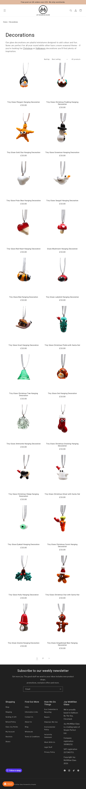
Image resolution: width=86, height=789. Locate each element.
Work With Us (49, 742)
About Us (28, 722)
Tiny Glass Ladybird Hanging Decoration (62, 297)
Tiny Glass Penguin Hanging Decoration (23, 102)
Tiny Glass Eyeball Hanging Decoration (24, 544)
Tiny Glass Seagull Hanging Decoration (62, 201)
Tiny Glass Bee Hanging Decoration (23, 297)
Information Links (31, 712)
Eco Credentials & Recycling (51, 710)
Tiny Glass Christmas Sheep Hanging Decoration (23, 495)
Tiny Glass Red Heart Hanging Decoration (23, 249)
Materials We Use (51, 722)
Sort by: (47, 59)
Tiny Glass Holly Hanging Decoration (24, 595)
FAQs (27, 707)
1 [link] (37, 658)
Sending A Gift (11, 717)
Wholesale (29, 732)
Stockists (9, 737)
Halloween (41, 48)
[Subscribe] (60, 689)
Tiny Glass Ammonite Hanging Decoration (24, 444)
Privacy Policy (49, 752)
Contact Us (29, 717)
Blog (26, 727)
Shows (8, 741)
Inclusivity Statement (48, 736)
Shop (7, 707)
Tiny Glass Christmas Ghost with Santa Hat (62, 494)
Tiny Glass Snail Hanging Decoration (24, 345)
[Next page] (49, 658)
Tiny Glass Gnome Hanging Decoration (23, 643)
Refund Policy (11, 722)
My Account (10, 732)
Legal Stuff (48, 747)
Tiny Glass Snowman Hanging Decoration (62, 152)
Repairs (47, 717)
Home (5, 22)
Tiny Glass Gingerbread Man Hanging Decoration (62, 644)
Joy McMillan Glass (17, 784)
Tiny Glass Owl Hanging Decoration (62, 393)
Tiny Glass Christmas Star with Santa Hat (62, 595)
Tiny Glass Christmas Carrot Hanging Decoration (62, 545)
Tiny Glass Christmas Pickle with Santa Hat (62, 345)
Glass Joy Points (12, 727)
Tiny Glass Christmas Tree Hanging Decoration (23, 394)
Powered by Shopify (29, 784)
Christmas (27, 48)
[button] (4, 10)
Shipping (9, 712)
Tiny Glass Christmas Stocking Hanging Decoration (62, 445)
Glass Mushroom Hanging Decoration (62, 249)
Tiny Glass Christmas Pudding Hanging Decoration (62, 103)
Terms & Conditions (32, 737)
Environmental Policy (49, 728)
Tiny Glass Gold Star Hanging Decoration (23, 152)
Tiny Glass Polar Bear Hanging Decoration (24, 201)
